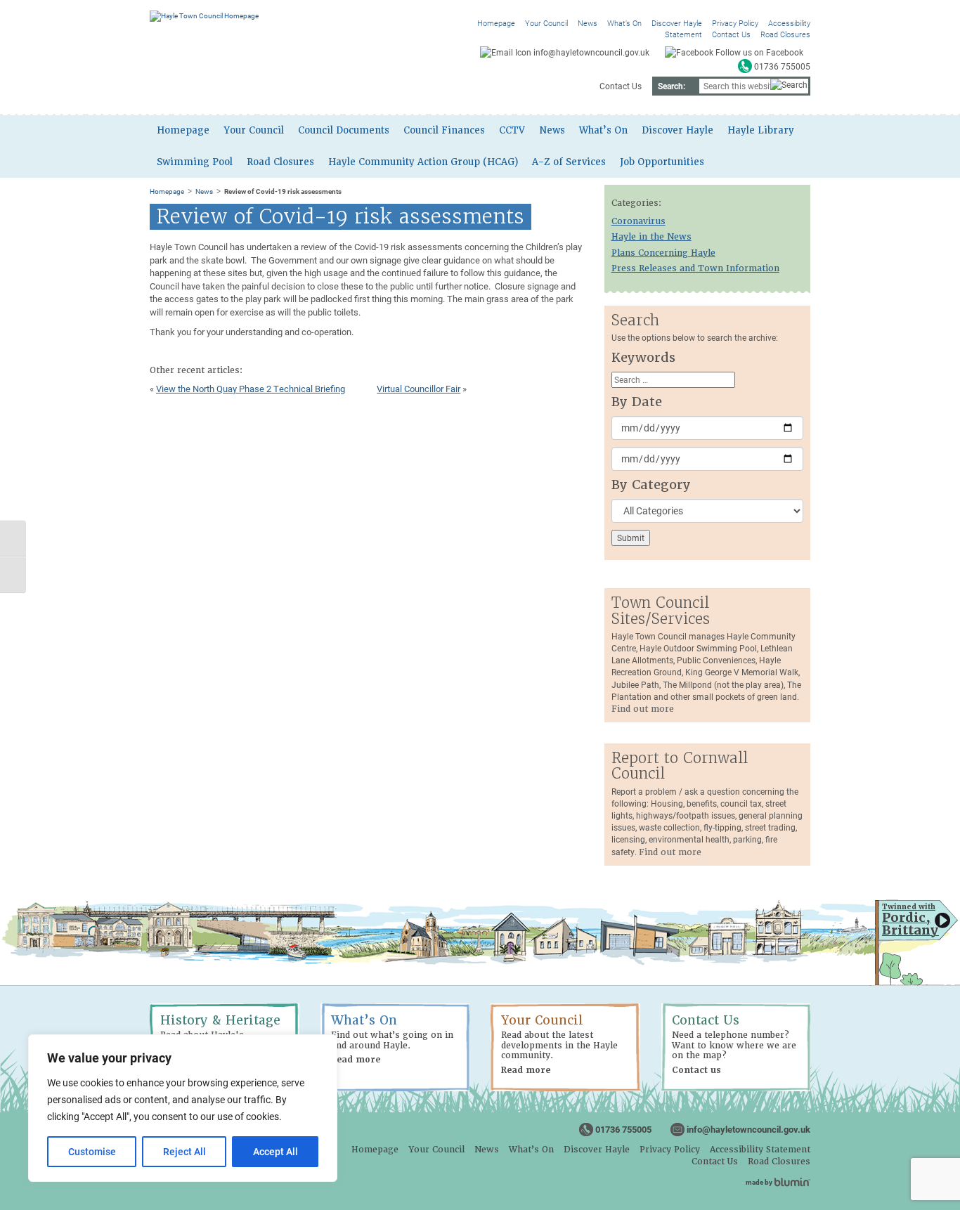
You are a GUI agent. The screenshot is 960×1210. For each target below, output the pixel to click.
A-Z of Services (569, 162)
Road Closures (785, 34)
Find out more (642, 709)
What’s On (624, 23)
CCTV (512, 130)
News (587, 23)
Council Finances (444, 130)
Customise (92, 1151)
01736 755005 (623, 1129)
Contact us (696, 1070)
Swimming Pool (195, 162)
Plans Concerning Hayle (663, 253)
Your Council (546, 23)
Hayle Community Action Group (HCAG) (423, 162)
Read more (355, 1059)
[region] (182, 1108)
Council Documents (343, 130)
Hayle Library (760, 130)
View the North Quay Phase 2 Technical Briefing (250, 388)
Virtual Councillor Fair (418, 388)
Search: (671, 85)
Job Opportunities (662, 162)
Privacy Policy (735, 23)
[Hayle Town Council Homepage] (204, 15)
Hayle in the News (651, 236)
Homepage (496, 23)
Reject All (184, 1151)
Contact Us (731, 34)
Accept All (275, 1151)
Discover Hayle (676, 23)
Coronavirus (638, 221)
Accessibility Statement (760, 1149)
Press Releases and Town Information (695, 268)
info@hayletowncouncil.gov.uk (748, 1129)
